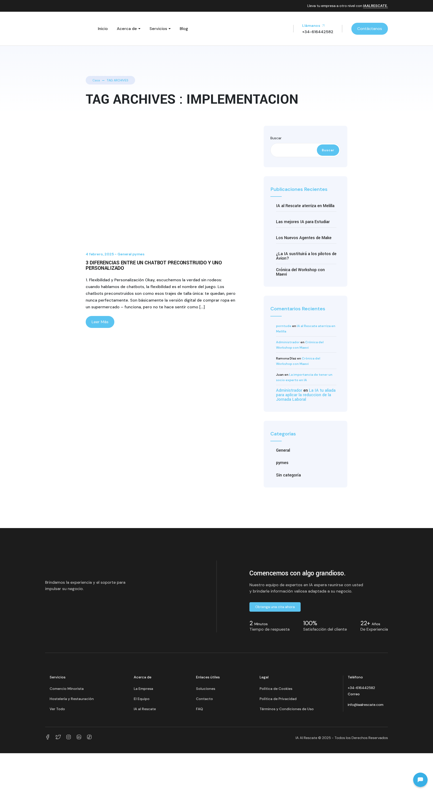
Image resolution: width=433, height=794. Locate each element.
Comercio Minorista (67, 688)
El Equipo (142, 698)
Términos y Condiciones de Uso (287, 709)
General (124, 254)
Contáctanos (369, 28)
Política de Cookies (276, 688)
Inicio (103, 28)
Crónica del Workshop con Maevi (300, 272)
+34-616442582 (361, 687)
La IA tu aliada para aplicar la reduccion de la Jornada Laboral (306, 394)
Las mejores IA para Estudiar (303, 222)
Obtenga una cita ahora (275, 606)
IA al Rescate (145, 709)
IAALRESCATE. (375, 6)
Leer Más (100, 322)
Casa (96, 80)
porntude (283, 326)
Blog (184, 28)
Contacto (204, 698)
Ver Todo (57, 709)
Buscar (276, 138)
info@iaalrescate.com (365, 704)
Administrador (288, 342)
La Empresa (143, 688)
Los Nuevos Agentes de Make (304, 238)
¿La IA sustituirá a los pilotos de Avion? (306, 256)
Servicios (158, 28)
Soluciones (205, 688)
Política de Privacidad (278, 698)
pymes (138, 254)
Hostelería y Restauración (72, 698)
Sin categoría (288, 475)
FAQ (199, 709)
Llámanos (311, 25)
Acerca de (127, 28)
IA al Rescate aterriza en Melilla (305, 206)
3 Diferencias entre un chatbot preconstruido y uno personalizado (154, 265)
